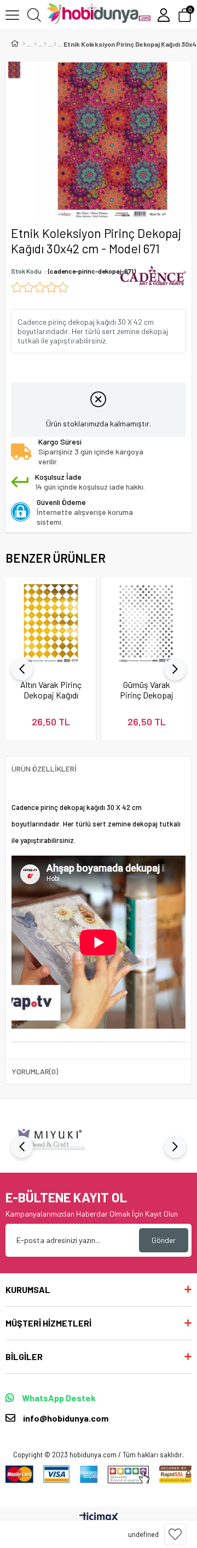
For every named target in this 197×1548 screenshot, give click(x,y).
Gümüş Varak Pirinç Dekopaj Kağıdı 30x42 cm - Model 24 (147, 689)
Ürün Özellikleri (44, 768)
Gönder (164, 1240)
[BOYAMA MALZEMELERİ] (35, 44)
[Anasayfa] (23, 44)
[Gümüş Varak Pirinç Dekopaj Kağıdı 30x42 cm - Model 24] (146, 623)
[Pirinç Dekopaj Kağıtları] (55, 44)
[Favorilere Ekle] (175, 1534)
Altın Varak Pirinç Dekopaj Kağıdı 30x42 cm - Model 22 (51, 689)
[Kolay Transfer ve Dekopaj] (45, 44)
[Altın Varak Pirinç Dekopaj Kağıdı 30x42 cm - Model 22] (50, 623)
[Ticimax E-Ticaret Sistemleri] (98, 1517)
